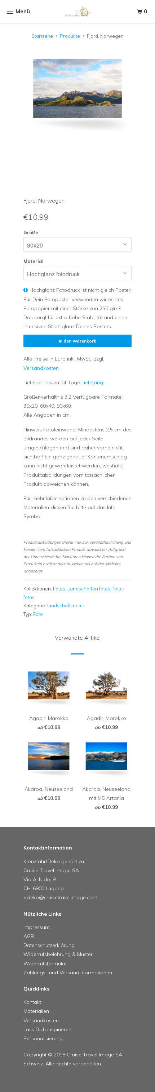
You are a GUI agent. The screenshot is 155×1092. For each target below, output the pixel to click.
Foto (38, 614)
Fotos (59, 589)
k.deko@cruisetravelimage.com (60, 897)
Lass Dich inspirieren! (47, 1029)
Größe (30, 232)
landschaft (59, 605)
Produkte (70, 36)
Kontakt (32, 1002)
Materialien (36, 1011)
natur (78, 605)
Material (33, 261)
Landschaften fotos (88, 589)
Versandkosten (41, 368)
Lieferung (92, 382)
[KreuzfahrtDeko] (77, 12)
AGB (28, 936)
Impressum (36, 927)
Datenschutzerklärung (49, 945)
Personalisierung (43, 1038)
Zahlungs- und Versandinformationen (67, 972)
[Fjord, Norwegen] (77, 94)
